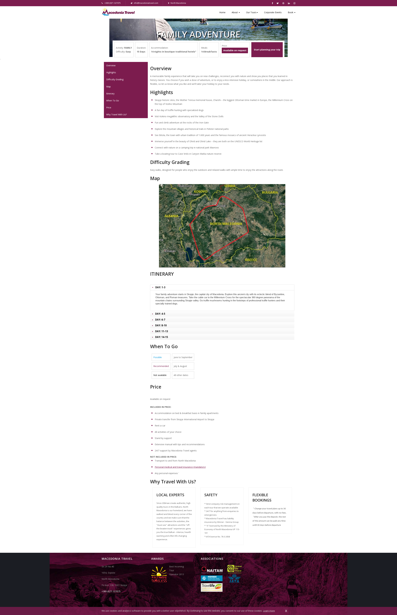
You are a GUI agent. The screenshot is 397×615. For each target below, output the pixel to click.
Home (222, 12)
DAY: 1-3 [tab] (160, 287)
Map (108, 86)
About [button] (235, 12)
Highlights (111, 72)
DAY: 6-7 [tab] (160, 319)
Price (108, 107)
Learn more (269, 610)
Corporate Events (273, 12)
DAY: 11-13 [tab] (161, 331)
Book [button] (291, 12)
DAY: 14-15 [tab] (161, 337)
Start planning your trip (267, 49)
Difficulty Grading (114, 79)
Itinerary (110, 93)
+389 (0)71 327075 (111, 591)
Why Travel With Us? (116, 114)
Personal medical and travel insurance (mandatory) (180, 467)
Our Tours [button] (251, 12)
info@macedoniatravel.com (146, 3)
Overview (111, 65)
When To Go (112, 100)
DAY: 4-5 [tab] (160, 313)
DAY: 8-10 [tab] (161, 325)
